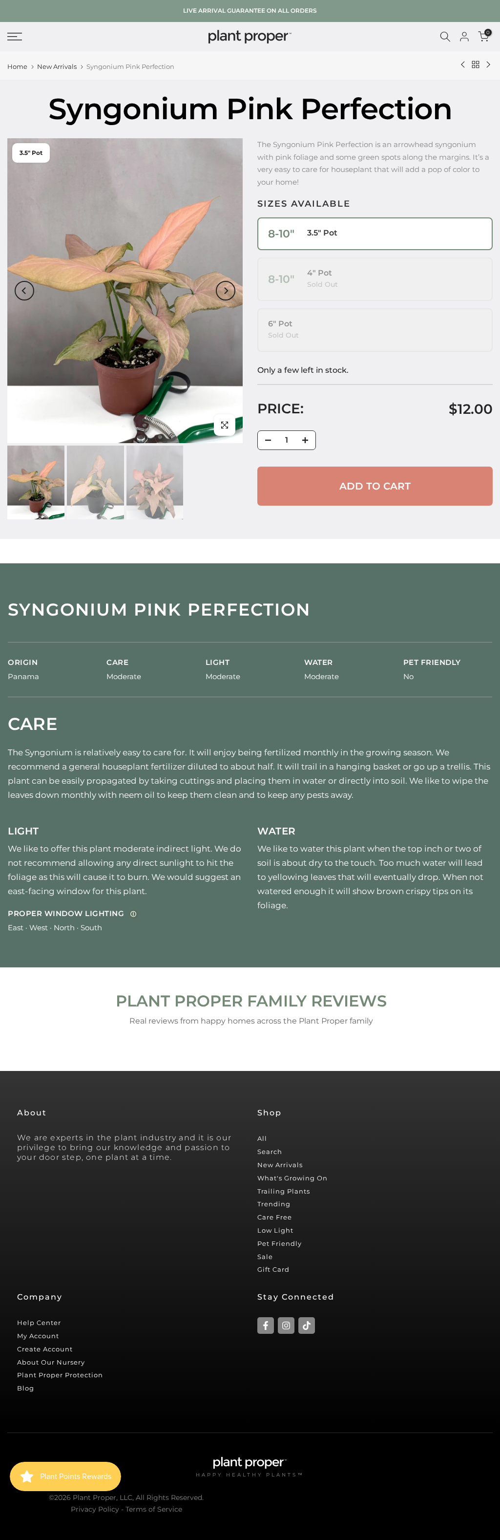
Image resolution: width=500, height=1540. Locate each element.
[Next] (225, 290)
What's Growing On (292, 1178)
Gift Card (273, 1269)
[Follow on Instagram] (286, 1325)
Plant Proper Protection (60, 1375)
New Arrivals (57, 67)
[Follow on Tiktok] (306, 1325)
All (262, 1138)
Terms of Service (153, 1509)
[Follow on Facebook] (265, 1325)
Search (269, 1151)
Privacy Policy (95, 1509)
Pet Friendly (279, 1243)
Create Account (45, 1349)
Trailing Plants (283, 1191)
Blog (25, 1388)
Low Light (275, 1230)
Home (17, 67)
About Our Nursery (51, 1362)
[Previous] (24, 290)
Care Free (274, 1217)
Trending (274, 1204)
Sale (265, 1257)
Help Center (39, 1322)
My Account (38, 1336)
